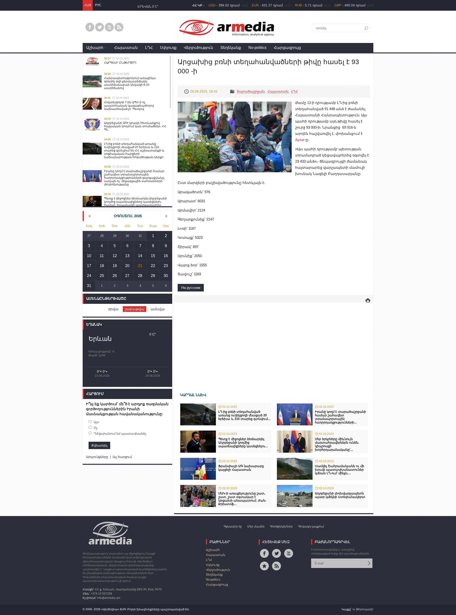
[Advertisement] (273, 340)
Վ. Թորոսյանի (362, 609)
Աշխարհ (94, 48)
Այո (96, 422)
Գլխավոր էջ (233, 526)
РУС (98, 5)
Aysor (299, 140)
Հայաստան (126, 48)
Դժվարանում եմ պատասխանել (120, 433)
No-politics (257, 48)
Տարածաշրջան (251, 91)
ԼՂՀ (149, 48)
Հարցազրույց (287, 48)
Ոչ (95, 428)
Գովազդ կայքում (311, 526)
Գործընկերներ (281, 526)
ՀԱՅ (87, 5)
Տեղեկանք (230, 48)
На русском (190, 288)
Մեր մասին (256, 526)
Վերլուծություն (198, 48)
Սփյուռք (168, 48)
